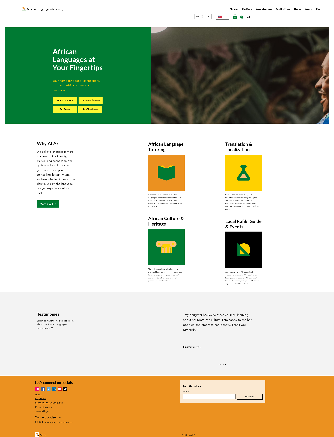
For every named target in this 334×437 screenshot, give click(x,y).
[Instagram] (37, 389)
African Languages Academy (45, 9)
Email (186, 391)
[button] (203, 16)
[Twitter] (48, 389)
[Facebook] (43, 389)
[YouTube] (60, 389)
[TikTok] (65, 389)
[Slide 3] (225, 364)
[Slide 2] (222, 364)
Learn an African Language (49, 402)
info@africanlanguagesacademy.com (54, 422)
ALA (43, 435)
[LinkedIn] (54, 389)
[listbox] (203, 16)
